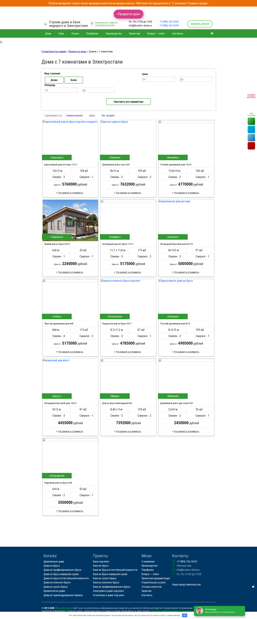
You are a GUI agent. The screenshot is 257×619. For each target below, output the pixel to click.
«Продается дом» (128, 14)
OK (185, 615)
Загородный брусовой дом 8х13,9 (176, 244)
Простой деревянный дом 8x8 (58, 323)
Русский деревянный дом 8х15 (175, 323)
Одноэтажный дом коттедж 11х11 (60, 164)
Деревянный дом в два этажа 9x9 (176, 403)
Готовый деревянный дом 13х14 (175, 164)
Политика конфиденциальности (166, 610)
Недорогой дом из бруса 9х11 (117, 323)
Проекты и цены (77, 51)
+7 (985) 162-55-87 (169, 21)
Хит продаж (108, 115)
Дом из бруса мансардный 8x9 (117, 403)
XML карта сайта (63, 608)
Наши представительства (186, 584)
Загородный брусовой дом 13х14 (60, 403)
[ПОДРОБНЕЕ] (70, 141)
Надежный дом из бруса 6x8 (58, 482)
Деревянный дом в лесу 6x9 (116, 164)
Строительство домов (53, 51)
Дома (54, 80)
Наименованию (74, 115)
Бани (74, 80)
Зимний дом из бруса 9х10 (57, 244)
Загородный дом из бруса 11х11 (118, 244)
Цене (92, 115)
